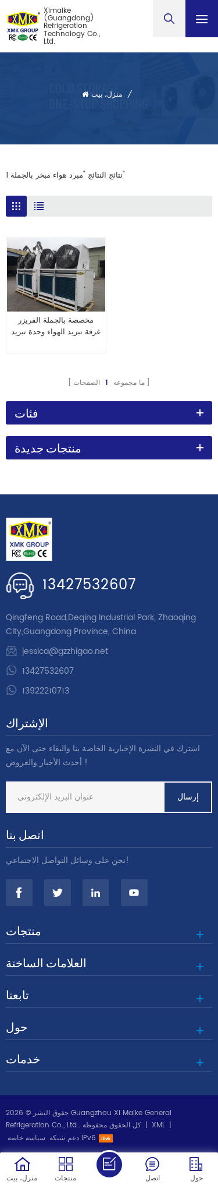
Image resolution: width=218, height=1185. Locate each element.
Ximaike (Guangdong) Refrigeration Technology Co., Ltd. (72, 26)
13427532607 (89, 585)
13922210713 (45, 691)
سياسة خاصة (26, 1138)
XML (158, 1125)
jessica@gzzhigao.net (65, 651)
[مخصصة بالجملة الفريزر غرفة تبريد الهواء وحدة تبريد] (56, 275)
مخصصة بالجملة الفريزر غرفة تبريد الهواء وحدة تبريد (56, 326)
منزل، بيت (106, 94)
